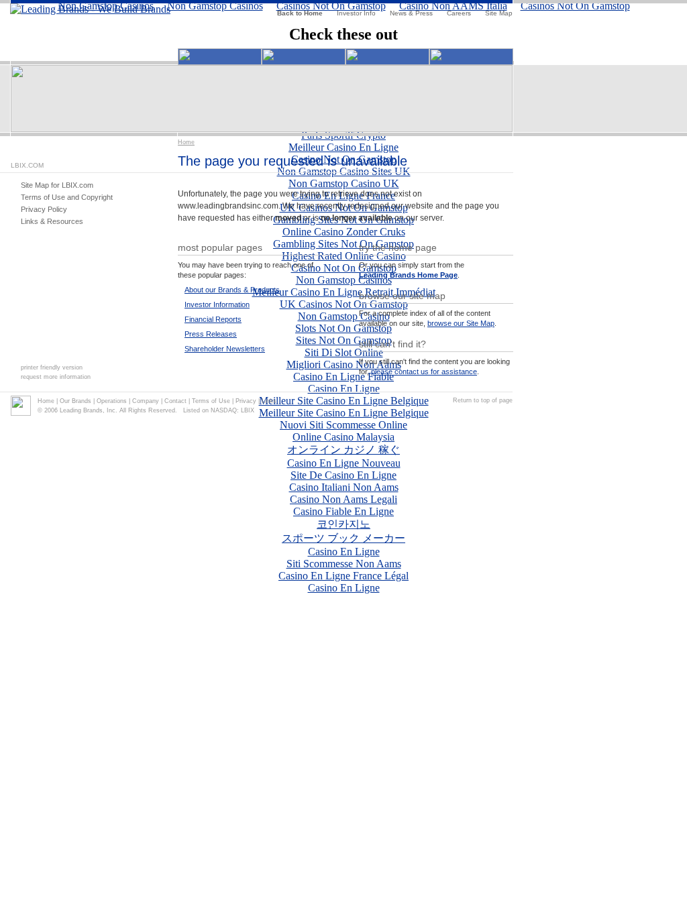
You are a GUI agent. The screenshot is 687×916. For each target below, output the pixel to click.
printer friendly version (52, 367)
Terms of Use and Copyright (67, 197)
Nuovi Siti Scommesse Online (343, 425)
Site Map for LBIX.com (57, 185)
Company (145, 401)
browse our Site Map (460, 323)
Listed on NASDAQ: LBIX (218, 410)
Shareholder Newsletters (224, 349)
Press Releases (210, 334)
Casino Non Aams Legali (343, 499)
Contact (175, 401)
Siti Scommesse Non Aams (343, 563)
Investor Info (356, 13)
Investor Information (217, 304)
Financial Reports (213, 319)
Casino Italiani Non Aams (344, 487)
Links (269, 401)
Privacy (245, 401)
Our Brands (75, 401)
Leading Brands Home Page (408, 275)
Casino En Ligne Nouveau (344, 463)
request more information (56, 377)
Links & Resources (52, 221)
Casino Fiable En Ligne (343, 511)
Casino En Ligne (344, 551)
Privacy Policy (44, 209)
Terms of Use (211, 401)
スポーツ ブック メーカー (343, 538)
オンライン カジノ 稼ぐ (343, 449)
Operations (112, 401)
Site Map (499, 13)
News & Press (411, 13)
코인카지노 (343, 524)
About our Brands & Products (232, 290)
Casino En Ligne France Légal (343, 575)
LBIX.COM (27, 165)
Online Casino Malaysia (343, 437)
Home (186, 142)
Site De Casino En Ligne (343, 475)
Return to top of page (483, 400)
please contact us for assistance (424, 371)
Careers (459, 13)
